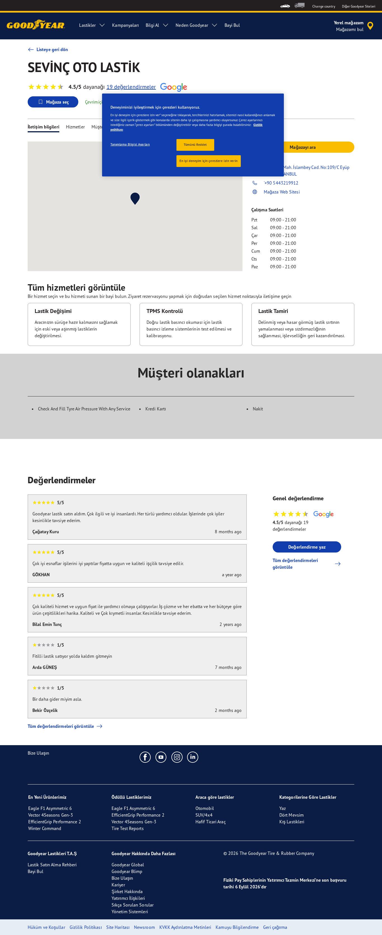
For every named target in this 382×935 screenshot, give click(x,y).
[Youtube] (161, 757)
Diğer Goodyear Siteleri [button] (358, 6)
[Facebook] (145, 757)
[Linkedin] (193, 757)
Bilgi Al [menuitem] (152, 25)
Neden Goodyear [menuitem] (192, 25)
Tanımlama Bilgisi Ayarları (130, 144)
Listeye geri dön (52, 49)
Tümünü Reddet (195, 145)
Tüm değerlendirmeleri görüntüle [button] (295, 564)
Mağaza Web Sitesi (282, 192)
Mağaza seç (57, 102)
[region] (193, 135)
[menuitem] (285, 5)
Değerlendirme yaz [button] (307, 547)
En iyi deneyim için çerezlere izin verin (209, 161)
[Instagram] (177, 757)
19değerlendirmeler (131, 86)
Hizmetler (75, 127)
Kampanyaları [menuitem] (125, 25)
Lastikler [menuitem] (87, 25)
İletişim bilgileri (43, 127)
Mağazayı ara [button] (303, 147)
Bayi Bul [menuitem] (232, 25)
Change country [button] (323, 6)
